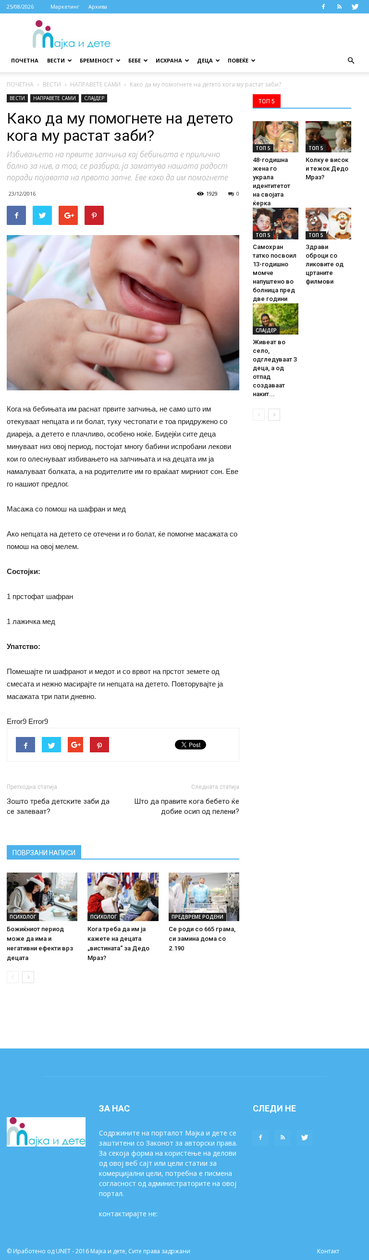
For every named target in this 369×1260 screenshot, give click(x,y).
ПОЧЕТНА (20, 84)
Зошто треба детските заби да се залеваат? (58, 806)
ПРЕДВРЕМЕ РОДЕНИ (197, 916)
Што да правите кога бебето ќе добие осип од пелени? (186, 806)
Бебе (134, 60)
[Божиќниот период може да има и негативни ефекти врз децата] (42, 897)
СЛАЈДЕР (94, 98)
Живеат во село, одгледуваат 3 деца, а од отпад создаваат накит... (275, 368)
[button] (350, 60)
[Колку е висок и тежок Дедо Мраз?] (328, 136)
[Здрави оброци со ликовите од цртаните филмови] (328, 223)
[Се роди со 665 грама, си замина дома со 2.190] (204, 897)
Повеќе (238, 60)
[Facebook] (323, 6)
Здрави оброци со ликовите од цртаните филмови (325, 264)
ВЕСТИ (56, 60)
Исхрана (169, 60)
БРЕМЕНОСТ (96, 60)
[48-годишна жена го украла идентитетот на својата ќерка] (275, 136)
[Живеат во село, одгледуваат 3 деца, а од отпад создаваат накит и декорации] (275, 319)
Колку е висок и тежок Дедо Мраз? (327, 168)
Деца (205, 60)
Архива (97, 6)
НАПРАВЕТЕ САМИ (95, 84)
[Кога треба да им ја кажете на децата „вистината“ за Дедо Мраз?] (122, 897)
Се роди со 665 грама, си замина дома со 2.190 (202, 938)
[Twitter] (355, 6)
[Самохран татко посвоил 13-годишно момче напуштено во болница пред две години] (275, 223)
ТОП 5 (263, 148)
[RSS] (339, 6)
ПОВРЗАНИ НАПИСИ (43, 853)
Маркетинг (64, 6)
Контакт (328, 1251)
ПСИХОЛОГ (23, 916)
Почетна (24, 60)
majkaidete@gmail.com (196, 1213)
